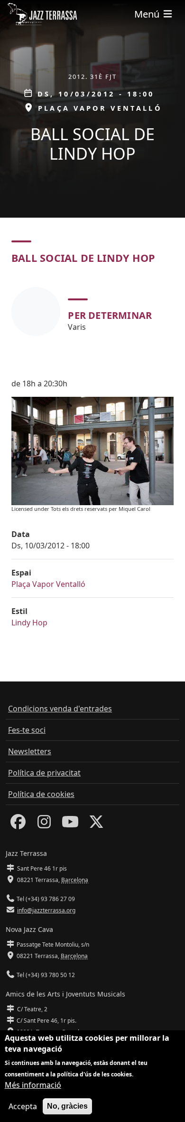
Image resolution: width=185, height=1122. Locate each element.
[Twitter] (96, 824)
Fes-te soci (27, 730)
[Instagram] (44, 824)
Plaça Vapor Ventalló (48, 584)
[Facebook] (18, 824)
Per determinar (110, 315)
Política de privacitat (44, 772)
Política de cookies (41, 794)
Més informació (33, 1085)
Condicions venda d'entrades (60, 708)
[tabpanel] (92, 311)
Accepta (23, 1106)
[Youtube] (70, 824)
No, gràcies (67, 1106)
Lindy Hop (29, 622)
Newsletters (29, 751)
